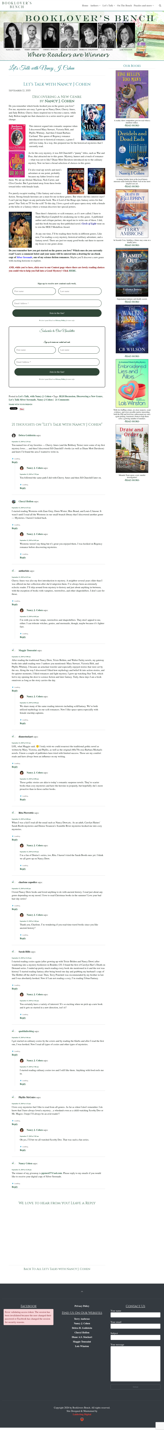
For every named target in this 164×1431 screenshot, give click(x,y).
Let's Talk (23, 396)
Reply (15, 462)
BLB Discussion (67, 396)
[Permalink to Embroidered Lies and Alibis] (132, 383)
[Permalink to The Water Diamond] (132, 329)
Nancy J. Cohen (59, 101)
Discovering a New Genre (89, 396)
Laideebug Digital (82, 1414)
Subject (114, 1333)
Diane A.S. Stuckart (82, 1337)
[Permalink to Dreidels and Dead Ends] (132, 153)
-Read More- (132, 125)
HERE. (72, 270)
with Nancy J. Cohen (40, 396)
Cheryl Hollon (26, 501)
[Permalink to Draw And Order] (132, 449)
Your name (116, 1310)
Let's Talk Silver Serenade (22, 399)
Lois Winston (82, 1346)
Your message (117, 1344)
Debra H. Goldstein (82, 1328)
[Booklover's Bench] (17, 5)
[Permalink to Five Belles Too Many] (132, 94)
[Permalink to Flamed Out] (132, 272)
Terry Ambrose (82, 1319)
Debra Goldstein (27, 435)
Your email (116, 1322)
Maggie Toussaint (28, 650)
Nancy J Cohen (45, 399)
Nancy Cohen (25, 1163)
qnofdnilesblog (26, 1031)
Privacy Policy (61, 320)
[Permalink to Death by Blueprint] (132, 214)
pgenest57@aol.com (51, 1173)
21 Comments (62, 399)
